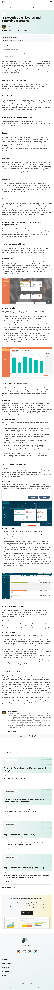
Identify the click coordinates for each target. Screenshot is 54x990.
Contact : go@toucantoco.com (13, 987)
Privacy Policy (39, 987)
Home (4, 7)
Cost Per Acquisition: (10, 316)
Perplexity (14, 40)
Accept (33, 497)
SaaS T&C (46, 987)
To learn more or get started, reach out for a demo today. (32, 703)
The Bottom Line (7, 56)
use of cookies (17, 493)
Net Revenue (8, 535)
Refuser (44, 497)
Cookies (32, 987)
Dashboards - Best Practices (10, 49)
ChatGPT (7, 40)
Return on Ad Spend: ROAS (13, 428)
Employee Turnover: (10, 639)
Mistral (21, 40)
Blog (9, 7)
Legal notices (25, 987)
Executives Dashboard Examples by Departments (16, 53)
